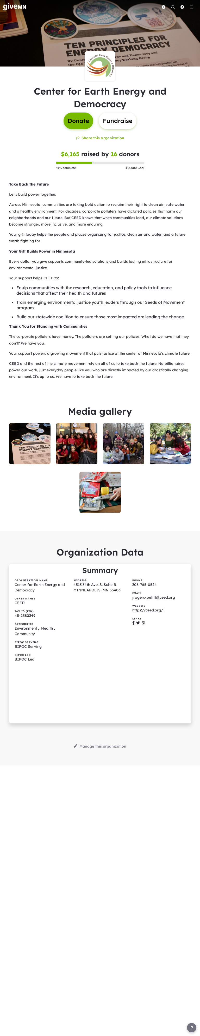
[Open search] (173, 7)
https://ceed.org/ (147, 610)
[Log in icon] (182, 7)
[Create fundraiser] (163, 7)
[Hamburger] (191, 7)
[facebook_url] (133, 623)
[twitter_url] (138, 623)
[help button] (191, 1027)
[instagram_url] (143, 623)
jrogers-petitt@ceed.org (153, 597)
